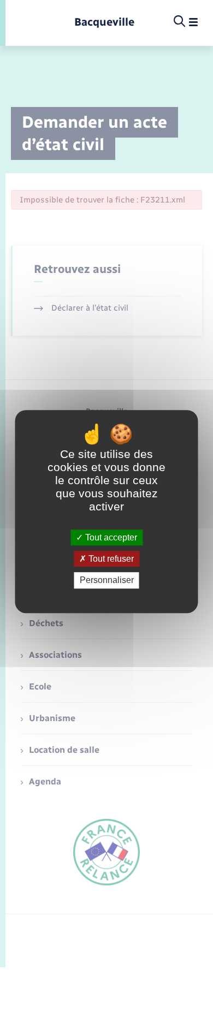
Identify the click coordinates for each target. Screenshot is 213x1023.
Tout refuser (110, 558)
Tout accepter (110, 537)
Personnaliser (107, 580)
